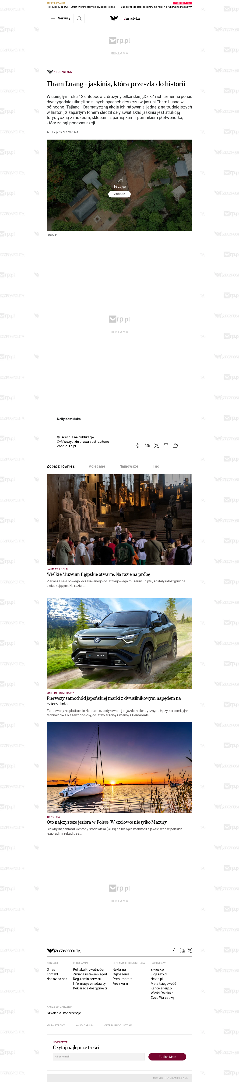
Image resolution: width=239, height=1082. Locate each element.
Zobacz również (60, 466)
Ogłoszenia (121, 974)
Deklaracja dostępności (90, 988)
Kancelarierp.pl (161, 988)
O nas (51, 969)
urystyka (132, 18)
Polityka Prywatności (88, 969)
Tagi (156, 466)
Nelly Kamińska (69, 419)
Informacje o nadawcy (89, 983)
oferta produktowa (118, 1025)
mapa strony (56, 1025)
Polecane (97, 466)
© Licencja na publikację (75, 437)
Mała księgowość (163, 983)
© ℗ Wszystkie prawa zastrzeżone (83, 442)
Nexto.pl (157, 979)
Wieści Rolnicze (162, 993)
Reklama (119, 969)
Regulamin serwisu (87, 979)
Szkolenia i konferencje (64, 1013)
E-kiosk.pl (158, 969)
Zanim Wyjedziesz (58, 569)
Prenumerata (123, 979)
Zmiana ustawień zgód (90, 974)
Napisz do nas (57, 979)
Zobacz (119, 193)
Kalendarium (85, 1025)
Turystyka (64, 72)
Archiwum (120, 983)
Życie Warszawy (163, 997)
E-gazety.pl (159, 974)
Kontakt (52, 974)
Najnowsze (129, 466)
